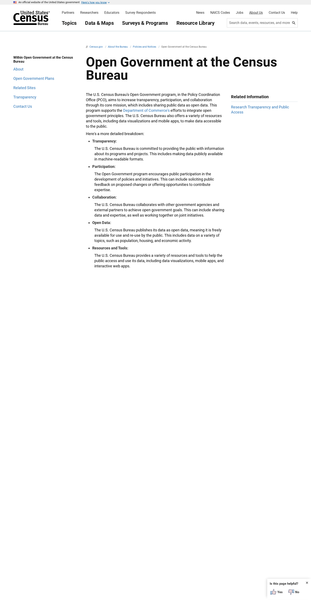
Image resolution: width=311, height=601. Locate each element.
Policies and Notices (145, 46)
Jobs (239, 12)
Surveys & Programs (145, 23)
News (200, 12)
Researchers (89, 12)
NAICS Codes (220, 12)
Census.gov (96, 46)
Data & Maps (99, 23)
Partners (68, 12)
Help (294, 12)
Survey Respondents (140, 12)
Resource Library (195, 23)
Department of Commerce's (146, 110)
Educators (111, 12)
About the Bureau (118, 46)
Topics (69, 23)
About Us (256, 12)
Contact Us (277, 12)
